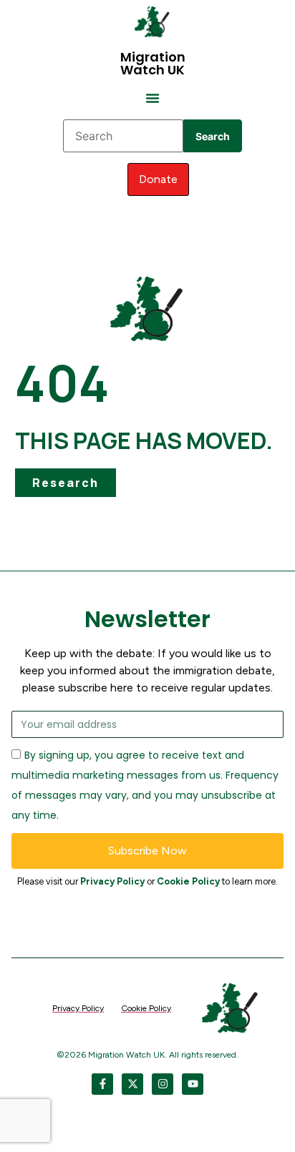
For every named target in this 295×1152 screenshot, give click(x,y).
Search (212, 136)
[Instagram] (162, 1084)
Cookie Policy (188, 881)
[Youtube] (192, 1084)
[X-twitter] (132, 1084)
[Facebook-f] (102, 1084)
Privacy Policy (112, 881)
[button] (152, 98)
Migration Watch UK (152, 63)
